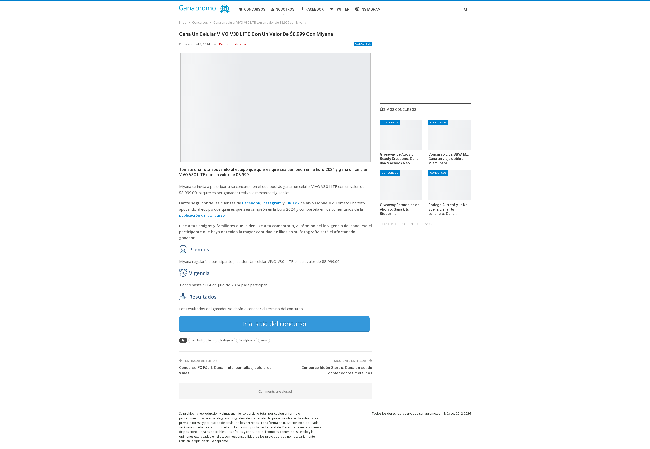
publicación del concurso (202, 215)
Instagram (371, 9)
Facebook (315, 9)
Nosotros (285, 9)
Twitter (342, 9)
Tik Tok (292, 202)
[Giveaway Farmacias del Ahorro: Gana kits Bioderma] (401, 185)
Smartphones (247, 340)
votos (264, 340)
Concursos (254, 9)
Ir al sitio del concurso (274, 323)
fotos (211, 340)
